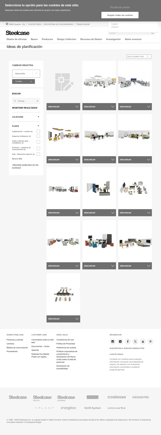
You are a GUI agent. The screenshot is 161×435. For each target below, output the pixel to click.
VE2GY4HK (90, 205)
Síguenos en (116, 335)
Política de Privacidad (65, 343)
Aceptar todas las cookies (120, 15)
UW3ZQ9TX (91, 152)
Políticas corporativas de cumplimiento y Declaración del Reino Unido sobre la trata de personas (66, 356)
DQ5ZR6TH (126, 152)
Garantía (35, 350)
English (114, 24)
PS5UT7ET (54, 205)
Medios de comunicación (17, 347)
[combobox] (131, 33)
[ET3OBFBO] (63, 82)
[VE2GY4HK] (99, 188)
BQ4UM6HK (127, 258)
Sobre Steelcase (15, 335)
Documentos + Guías (40, 346)
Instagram (113, 341)
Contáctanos (116, 354)
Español (115, 26)
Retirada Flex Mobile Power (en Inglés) (40, 355)
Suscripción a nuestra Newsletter (127, 348)
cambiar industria (22, 65)
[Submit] (152, 33)
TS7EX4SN (126, 99)
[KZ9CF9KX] (63, 294)
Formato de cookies (120, 7)
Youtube (143, 341)
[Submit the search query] (15, 101)
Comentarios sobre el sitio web (42, 341)
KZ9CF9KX (54, 311)
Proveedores (12, 351)
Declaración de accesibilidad (62, 367)
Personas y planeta (15, 339)
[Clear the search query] (37, 101)
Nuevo (34, 39)
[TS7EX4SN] (135, 82)
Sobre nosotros (133, 39)
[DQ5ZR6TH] (135, 135)
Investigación (113, 39)
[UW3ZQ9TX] (99, 135)
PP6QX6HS (54, 152)
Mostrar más (17, 158)
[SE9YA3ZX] (135, 188)
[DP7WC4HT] (99, 241)
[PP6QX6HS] (63, 135)
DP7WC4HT (91, 258)
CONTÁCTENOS (34, 24)
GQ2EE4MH (91, 99)
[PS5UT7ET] (63, 188)
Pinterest (150, 341)
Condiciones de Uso (65, 339)
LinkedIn (120, 341)
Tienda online (83, 24)
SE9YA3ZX (126, 205)
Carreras (10, 343)
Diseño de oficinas (17, 39)
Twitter (135, 341)
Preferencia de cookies (66, 347)
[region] (80, 11)
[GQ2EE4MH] (99, 82)
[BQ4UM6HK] (135, 241)
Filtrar (18, 81)
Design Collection (66, 39)
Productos (47, 39)
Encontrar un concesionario (58, 24)
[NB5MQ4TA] (63, 241)
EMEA (17, 24)
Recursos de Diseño (91, 39)
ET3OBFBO (55, 99)
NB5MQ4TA (55, 258)
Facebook (128, 341)
